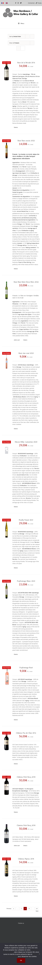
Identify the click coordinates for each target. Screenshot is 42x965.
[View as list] (23, 48)
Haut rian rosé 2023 (26, 353)
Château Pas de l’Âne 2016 (26, 733)
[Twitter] (21, 930)
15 (37, 908)
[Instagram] (27, 930)
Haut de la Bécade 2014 (26, 63)
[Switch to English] (7, 3)
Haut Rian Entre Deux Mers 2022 (26, 282)
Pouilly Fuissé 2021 (26, 520)
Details (16, 127)
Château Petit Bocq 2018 (26, 777)
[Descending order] (32, 36)
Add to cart (17, 340)
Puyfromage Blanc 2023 (26, 581)
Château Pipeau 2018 (26, 859)
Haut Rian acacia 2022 (26, 141)
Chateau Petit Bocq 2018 (26, 825)
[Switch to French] (3, 3)
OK (21, 960)
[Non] (39, 954)
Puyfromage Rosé (26, 668)
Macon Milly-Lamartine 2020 (26, 442)
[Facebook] (14, 930)
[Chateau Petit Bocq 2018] (6, 833)
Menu (22, 23)
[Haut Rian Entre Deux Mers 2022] (6, 290)
